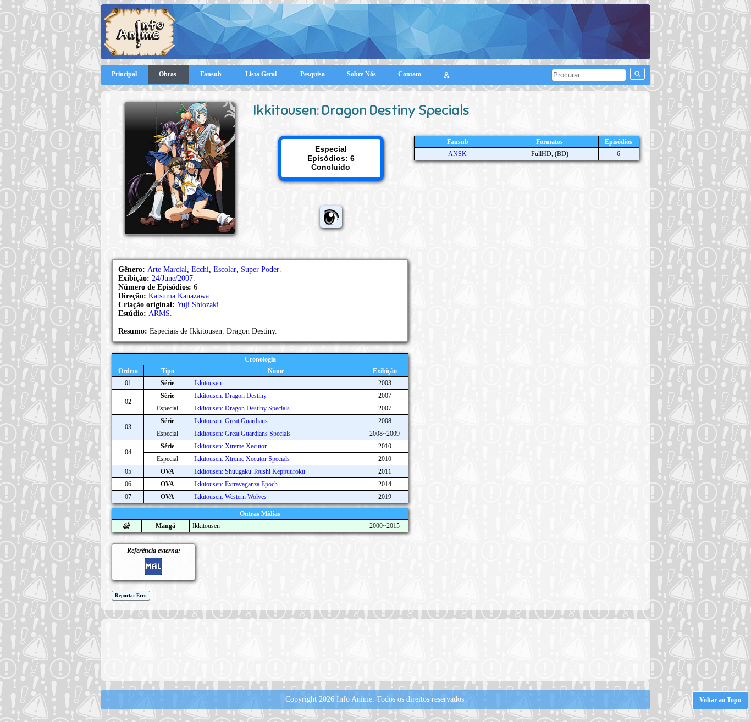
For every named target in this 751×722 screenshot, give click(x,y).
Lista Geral (261, 74)
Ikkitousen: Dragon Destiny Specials (242, 408)
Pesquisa (312, 74)
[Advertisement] (375, 649)
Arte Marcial (167, 269)
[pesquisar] (637, 74)
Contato (409, 74)
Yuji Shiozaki (198, 305)
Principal (124, 74)
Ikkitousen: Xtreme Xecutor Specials (242, 459)
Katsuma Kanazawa (178, 296)
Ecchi (200, 269)
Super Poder (260, 269)
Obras (168, 74)
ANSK (457, 154)
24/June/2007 (172, 278)
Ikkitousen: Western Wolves (230, 497)
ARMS (159, 313)
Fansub (211, 74)
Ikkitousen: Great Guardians (231, 421)
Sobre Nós (361, 74)
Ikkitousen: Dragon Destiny (230, 395)
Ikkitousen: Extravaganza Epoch (236, 484)
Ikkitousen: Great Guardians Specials (242, 433)
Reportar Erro (131, 595)
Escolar (224, 269)
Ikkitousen (208, 383)
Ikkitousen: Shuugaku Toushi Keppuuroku (249, 471)
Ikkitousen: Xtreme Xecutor (230, 446)
